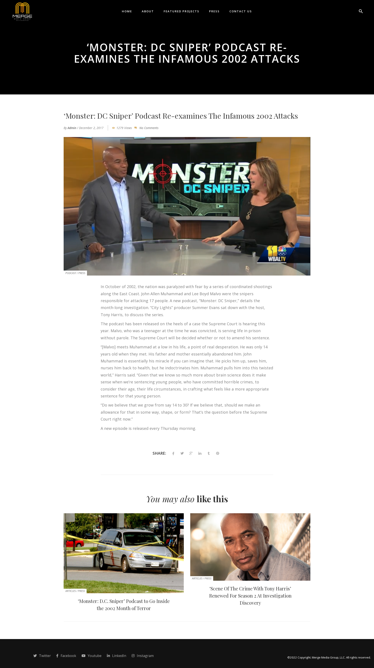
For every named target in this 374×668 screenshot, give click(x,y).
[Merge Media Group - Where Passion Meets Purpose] (22, 10)
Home (127, 11)
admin (72, 128)
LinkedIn (119, 655)
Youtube (95, 655)
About (148, 11)
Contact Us (240, 11)
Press (214, 11)
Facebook (68, 655)
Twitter (45, 655)
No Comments (148, 128)
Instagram (145, 655)
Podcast (70, 273)
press (81, 273)
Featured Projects (181, 11)
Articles (70, 591)
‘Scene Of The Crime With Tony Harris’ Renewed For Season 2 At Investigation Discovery (250, 595)
